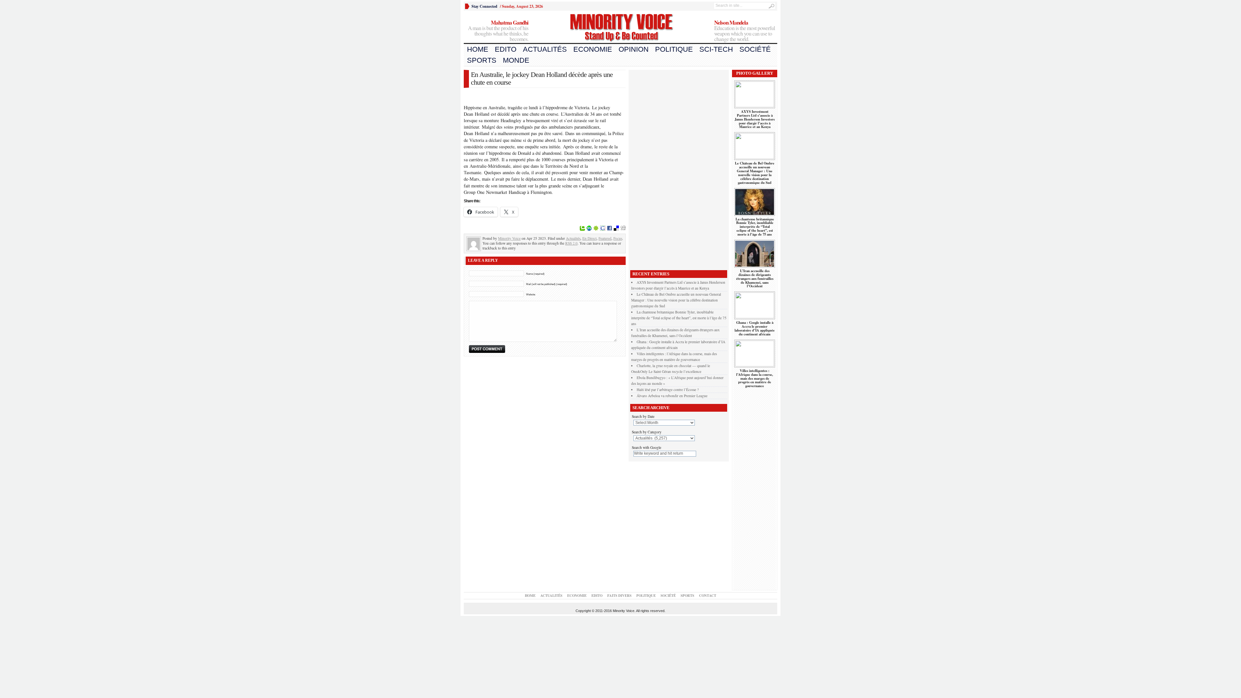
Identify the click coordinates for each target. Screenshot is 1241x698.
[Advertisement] (678, 168)
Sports (481, 60)
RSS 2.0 (571, 243)
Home (477, 49)
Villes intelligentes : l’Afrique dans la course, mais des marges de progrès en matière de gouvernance (754, 378)
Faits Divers (619, 595)
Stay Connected (484, 6)
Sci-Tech (716, 49)
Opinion (634, 49)
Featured (605, 238)
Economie (592, 49)
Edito (505, 49)
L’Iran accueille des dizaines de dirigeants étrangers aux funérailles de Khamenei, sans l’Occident (754, 278)
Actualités (545, 49)
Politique (674, 49)
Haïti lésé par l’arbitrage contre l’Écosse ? (668, 389)
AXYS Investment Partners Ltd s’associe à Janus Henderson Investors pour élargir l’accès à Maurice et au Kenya (755, 119)
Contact (707, 595)
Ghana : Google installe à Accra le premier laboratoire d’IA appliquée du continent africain (755, 328)
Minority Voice (509, 238)
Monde (516, 60)
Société (755, 49)
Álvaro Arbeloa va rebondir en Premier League (672, 395)
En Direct (589, 238)
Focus (617, 238)
